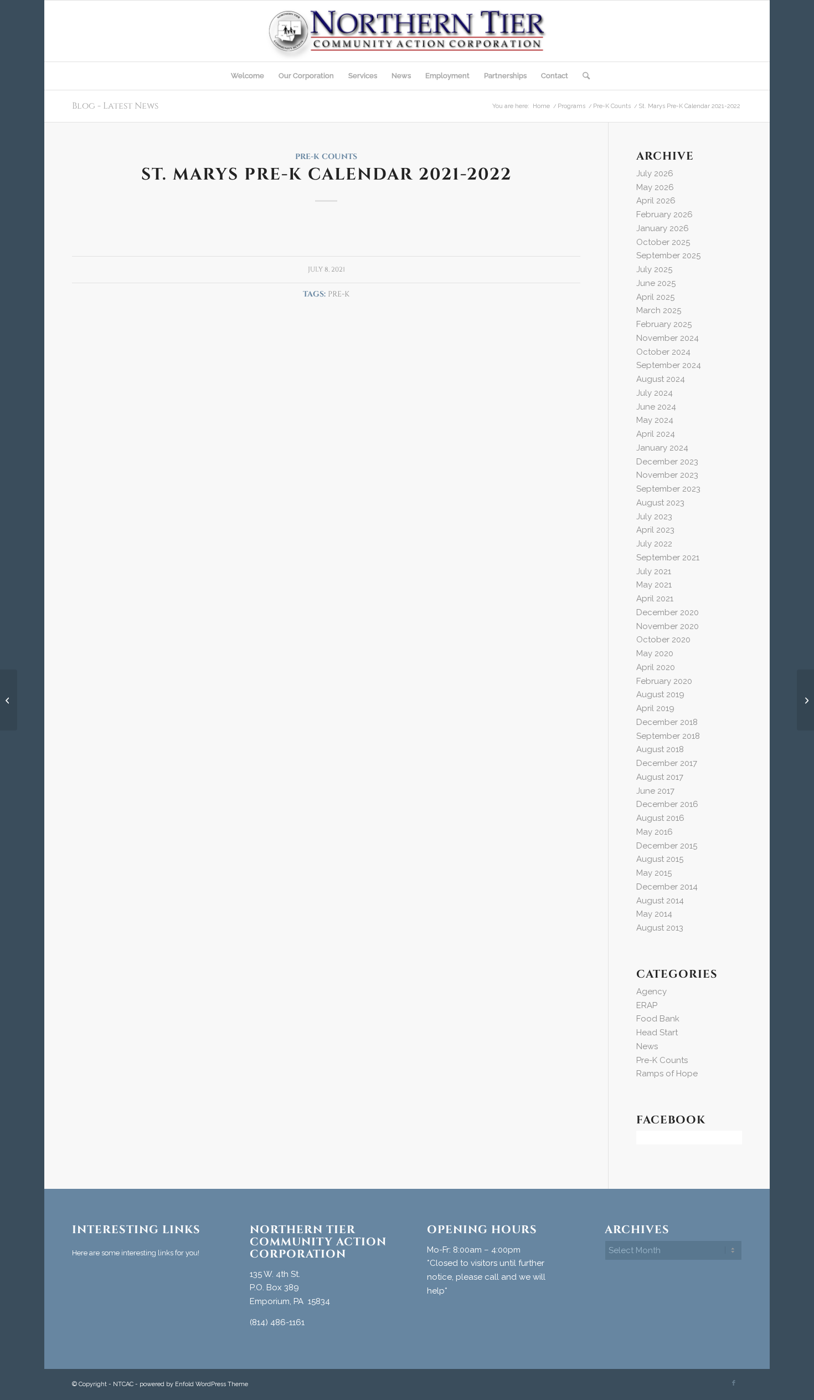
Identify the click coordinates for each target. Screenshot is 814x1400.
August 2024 (660, 379)
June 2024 (656, 407)
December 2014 (667, 887)
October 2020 (663, 640)
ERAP (646, 1005)
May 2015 (654, 873)
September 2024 (668, 365)
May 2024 (654, 420)
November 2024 (667, 338)
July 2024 (654, 393)
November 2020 (667, 626)
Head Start (657, 1033)
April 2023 (655, 530)
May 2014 (654, 914)
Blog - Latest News (115, 106)
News (647, 1046)
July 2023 (654, 517)
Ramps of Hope (667, 1074)
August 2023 (660, 503)
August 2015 (659, 859)
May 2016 (654, 832)
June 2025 (656, 283)
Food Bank (657, 1019)
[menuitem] (247, 76)
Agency (651, 992)
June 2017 (655, 791)
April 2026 (656, 201)
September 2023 (668, 489)
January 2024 (662, 448)
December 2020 (667, 612)
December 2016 (667, 804)
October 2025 (663, 242)
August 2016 (660, 818)
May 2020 (654, 653)
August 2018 (660, 749)
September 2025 (668, 255)
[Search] (582, 76)
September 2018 (668, 736)
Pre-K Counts (326, 157)
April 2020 (655, 667)
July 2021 (653, 571)
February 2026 (664, 214)
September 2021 (667, 558)
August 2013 (659, 928)
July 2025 (654, 269)
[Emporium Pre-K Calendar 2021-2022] (8, 700)
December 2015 (666, 846)
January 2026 (662, 228)
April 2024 (655, 434)
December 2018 (667, 722)
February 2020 (664, 681)
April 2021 (654, 599)
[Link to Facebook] (733, 1383)
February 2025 (664, 324)
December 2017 (666, 763)
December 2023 (667, 462)
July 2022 (654, 544)
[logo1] (407, 31)
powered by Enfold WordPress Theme (194, 1384)
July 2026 (654, 173)
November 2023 (667, 475)
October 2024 (663, 352)
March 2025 (658, 310)
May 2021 (654, 585)
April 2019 (655, 708)
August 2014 (660, 901)
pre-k (338, 294)
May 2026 (655, 187)
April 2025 (655, 297)
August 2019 (660, 694)
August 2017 (659, 777)
